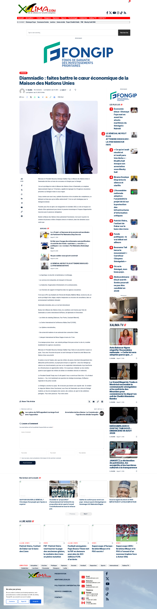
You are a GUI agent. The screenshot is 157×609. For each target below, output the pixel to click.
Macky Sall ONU (89, 22)
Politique (54, 565)
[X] (110, 12)
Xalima (30, 90)
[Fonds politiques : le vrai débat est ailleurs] (134, 235)
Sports (27, 543)
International (114, 565)
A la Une (113, 343)
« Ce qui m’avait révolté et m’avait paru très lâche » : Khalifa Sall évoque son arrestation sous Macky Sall (121, 160)
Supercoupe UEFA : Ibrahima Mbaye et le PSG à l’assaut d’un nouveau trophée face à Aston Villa (126, 551)
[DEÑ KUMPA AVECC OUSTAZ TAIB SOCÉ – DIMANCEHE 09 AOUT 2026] (123, 415)
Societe (73, 565)
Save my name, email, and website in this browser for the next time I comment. (41, 458)
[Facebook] (107, 12)
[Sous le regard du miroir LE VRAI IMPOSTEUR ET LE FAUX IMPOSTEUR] (123, 489)
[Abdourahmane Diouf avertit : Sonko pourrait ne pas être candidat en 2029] (134, 278)
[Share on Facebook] (27, 97)
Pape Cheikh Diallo (72, 22)
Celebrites (113, 421)
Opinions (23, 73)
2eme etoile (61, 22)
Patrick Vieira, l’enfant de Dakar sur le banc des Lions (30, 549)
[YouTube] (114, 12)
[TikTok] (121, 12)
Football (83, 565)
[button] (74, 26)
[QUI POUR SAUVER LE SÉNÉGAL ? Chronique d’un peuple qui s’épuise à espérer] (33, 489)
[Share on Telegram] (42, 97)
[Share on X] (31, 97)
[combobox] (72, 33)
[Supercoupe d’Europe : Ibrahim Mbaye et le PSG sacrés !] (102, 533)
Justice (52, 22)
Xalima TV (119, 378)
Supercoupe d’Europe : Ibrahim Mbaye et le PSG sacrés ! (102, 549)
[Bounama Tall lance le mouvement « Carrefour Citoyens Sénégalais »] (134, 248)
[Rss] (125, 12)
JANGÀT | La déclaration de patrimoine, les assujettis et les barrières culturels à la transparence (123, 464)
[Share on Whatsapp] (35, 97)
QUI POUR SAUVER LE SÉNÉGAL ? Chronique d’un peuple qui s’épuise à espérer (33, 502)
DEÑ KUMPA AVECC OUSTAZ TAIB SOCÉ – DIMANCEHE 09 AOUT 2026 (121, 429)
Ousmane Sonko (43, 22)
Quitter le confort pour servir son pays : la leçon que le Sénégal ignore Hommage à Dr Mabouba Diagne (92, 502)
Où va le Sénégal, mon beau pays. (120, 269)
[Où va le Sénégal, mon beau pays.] (134, 267)
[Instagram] (118, 12)
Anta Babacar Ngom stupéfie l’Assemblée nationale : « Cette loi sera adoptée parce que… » (123, 351)
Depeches (113, 378)
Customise (12, 601)
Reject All (23, 601)
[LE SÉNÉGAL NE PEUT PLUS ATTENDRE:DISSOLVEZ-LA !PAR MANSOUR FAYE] (44, 266)
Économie (46, 568)
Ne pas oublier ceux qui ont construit (64, 256)
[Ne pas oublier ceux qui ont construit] (44, 257)
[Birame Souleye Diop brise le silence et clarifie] (134, 178)
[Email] (46, 97)
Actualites (119, 343)
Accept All (35, 601)
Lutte (65, 568)
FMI (82, 22)
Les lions (35, 568)
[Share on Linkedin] (39, 97)
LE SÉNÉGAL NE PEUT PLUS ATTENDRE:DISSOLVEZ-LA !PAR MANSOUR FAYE (117, 139)
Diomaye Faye (31, 22)
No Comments (38, 90)
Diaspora (56, 568)
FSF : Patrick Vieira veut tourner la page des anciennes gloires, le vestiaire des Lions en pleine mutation (54, 551)
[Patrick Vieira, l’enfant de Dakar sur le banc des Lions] (134, 222)
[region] (24, 595)
